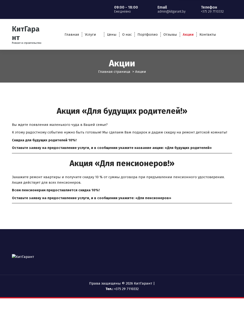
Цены (112, 34)
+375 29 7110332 (126, 289)
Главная (72, 34)
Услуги (90, 34)
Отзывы (170, 34)
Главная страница (114, 71)
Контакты (207, 34)
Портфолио (147, 34)
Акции (188, 34)
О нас (127, 34)
